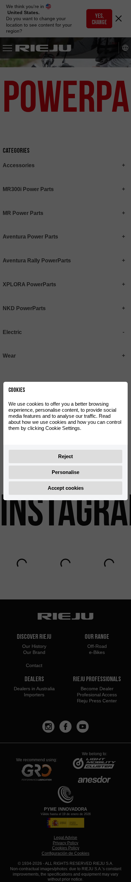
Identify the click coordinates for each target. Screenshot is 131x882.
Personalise (65, 472)
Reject (65, 456)
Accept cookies (66, 488)
